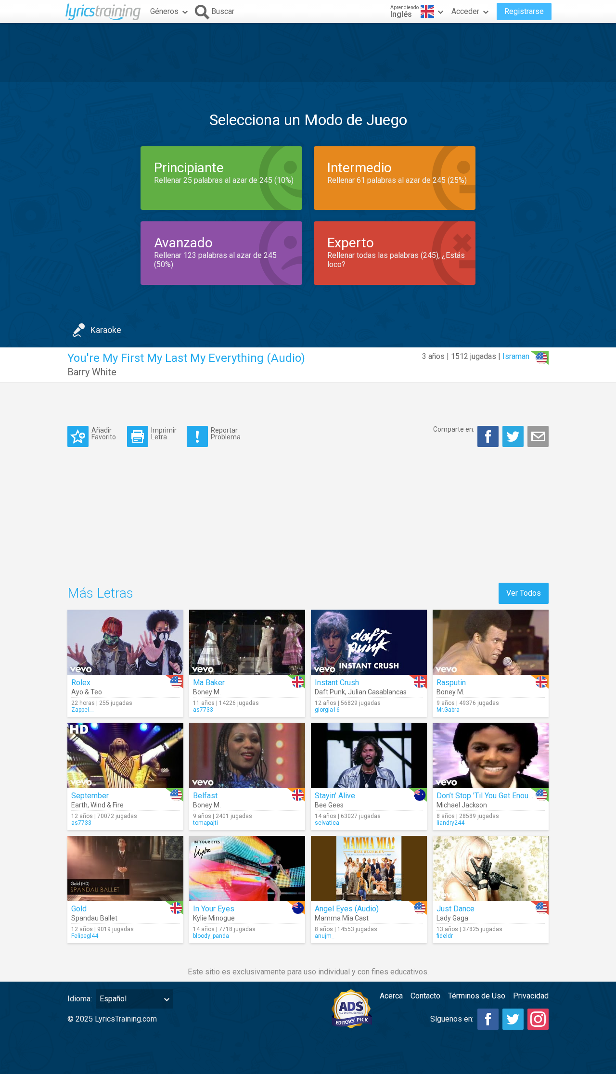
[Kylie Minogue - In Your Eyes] (247, 868)
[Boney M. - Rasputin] (491, 642)
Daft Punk (330, 692)
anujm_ (324, 936)
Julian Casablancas (377, 692)
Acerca (391, 995)
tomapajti (205, 822)
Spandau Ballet (94, 918)
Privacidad (531, 995)
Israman (515, 356)
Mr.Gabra (448, 709)
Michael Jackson (461, 805)
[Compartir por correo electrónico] (538, 436)
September (90, 795)
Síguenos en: (452, 1018)
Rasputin (451, 682)
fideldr (444, 936)
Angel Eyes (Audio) (347, 908)
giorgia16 (327, 709)
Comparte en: (454, 429)
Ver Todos (523, 593)
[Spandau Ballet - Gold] (125, 868)
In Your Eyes (213, 908)
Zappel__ (82, 709)
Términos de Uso (476, 995)
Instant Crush (337, 682)
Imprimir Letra (164, 433)
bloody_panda (211, 936)
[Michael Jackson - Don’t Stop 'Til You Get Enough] (491, 755)
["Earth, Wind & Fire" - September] (125, 755)
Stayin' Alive (335, 795)
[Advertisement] (308, 52)
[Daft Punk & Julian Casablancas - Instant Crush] (369, 642)
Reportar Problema (226, 433)
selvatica (327, 822)
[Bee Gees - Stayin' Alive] (369, 755)
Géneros (164, 11)
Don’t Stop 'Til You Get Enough (486, 795)
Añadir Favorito (103, 433)
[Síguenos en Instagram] (538, 1019)
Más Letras (100, 593)
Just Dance (455, 908)
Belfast (205, 795)
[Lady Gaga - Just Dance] (491, 868)
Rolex (80, 682)
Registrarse (524, 11)
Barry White (91, 372)
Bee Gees (329, 805)
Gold (79, 908)
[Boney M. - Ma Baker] (247, 642)
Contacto (425, 995)
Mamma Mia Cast (342, 918)
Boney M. (207, 692)
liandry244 (450, 822)
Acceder (465, 11)
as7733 (203, 709)
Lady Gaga (452, 918)
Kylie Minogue (214, 918)
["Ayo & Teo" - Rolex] (125, 642)
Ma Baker (209, 682)
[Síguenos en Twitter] (513, 1019)
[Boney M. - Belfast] (247, 755)
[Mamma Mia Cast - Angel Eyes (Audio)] (369, 868)
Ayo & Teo (86, 692)
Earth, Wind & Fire (97, 805)
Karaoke (105, 330)
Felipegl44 (84, 936)
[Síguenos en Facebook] (488, 1019)
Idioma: (79, 998)
